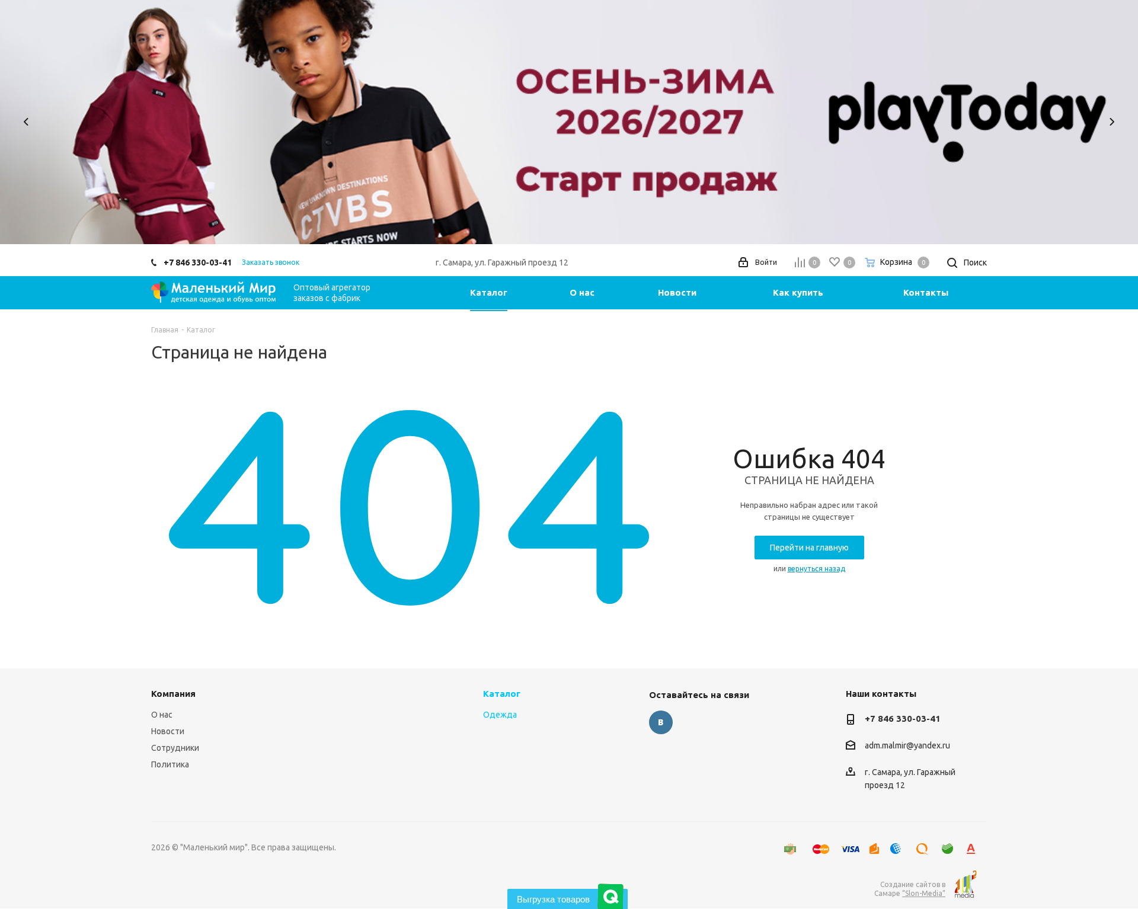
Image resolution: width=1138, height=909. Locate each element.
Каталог (501, 694)
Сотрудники (175, 748)
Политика (170, 764)
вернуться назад (816, 568)
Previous (26, 121)
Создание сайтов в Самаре (909, 889)
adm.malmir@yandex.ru (907, 746)
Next (1111, 121)
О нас (161, 714)
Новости (167, 731)
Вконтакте (661, 722)
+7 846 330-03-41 (198, 262)
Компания (173, 694)
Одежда (500, 714)
